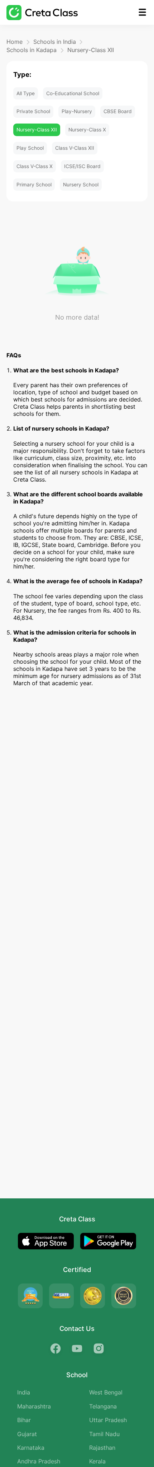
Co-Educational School (72, 93)
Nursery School (80, 184)
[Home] (41, 12)
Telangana (103, 1406)
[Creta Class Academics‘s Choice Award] (123, 1295)
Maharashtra (34, 1406)
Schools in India (54, 41)
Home (14, 41)
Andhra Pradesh (38, 1461)
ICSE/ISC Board (82, 166)
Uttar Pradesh (108, 1420)
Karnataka (30, 1447)
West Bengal (105, 1392)
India (23, 1392)
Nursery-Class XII (90, 50)
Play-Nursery (77, 111)
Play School (30, 148)
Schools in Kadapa (31, 50)
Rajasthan (102, 1447)
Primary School (34, 184)
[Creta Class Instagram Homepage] (98, 1348)
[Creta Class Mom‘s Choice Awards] (92, 1295)
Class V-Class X (34, 166)
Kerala (97, 1461)
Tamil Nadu (104, 1434)
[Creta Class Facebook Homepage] (55, 1348)
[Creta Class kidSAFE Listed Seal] (61, 1295)
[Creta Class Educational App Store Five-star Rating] (30, 1295)
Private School (33, 111)
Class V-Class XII (74, 148)
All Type (25, 93)
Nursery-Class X (87, 130)
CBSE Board (118, 111)
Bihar (24, 1420)
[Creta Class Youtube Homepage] (77, 1348)
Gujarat (27, 1434)
